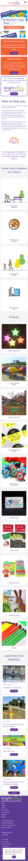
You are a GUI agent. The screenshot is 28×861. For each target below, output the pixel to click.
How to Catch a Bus (9, 751)
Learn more (14, 93)
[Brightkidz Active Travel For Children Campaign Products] (14, 3)
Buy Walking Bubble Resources (14, 27)
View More (14, 792)
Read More (14, 691)
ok (14, 856)
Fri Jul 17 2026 (6, 721)
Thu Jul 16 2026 (7, 748)
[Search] (20, 8)
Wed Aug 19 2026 (7, 684)
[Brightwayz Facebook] (2, 856)
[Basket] (26, 7)
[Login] (24, 7)
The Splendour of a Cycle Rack (12, 687)
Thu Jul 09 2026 (7, 779)
